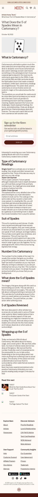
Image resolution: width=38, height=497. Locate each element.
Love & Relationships (28, 429)
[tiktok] (21, 479)
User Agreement (27, 457)
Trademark (24, 465)
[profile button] (34, 8)
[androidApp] (25, 475)
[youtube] (25, 479)
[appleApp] (13, 475)
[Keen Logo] (19, 7)
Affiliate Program (9, 461)
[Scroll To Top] (19, 490)
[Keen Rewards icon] (31, 8)
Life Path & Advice (27, 432)
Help (5, 453)
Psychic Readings (27, 425)
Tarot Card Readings (28, 436)
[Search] (27, 8)
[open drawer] (3, 8)
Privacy (23, 461)
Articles (6, 429)
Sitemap (6, 469)
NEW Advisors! (26, 440)
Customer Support (10, 457)
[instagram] (13, 479)
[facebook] (17, 479)
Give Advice (7, 465)
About (5, 425)
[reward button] (31, 8)
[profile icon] (34, 8)
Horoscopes (7, 432)
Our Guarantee (26, 453)
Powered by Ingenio (28, 469)
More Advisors (26, 444)
